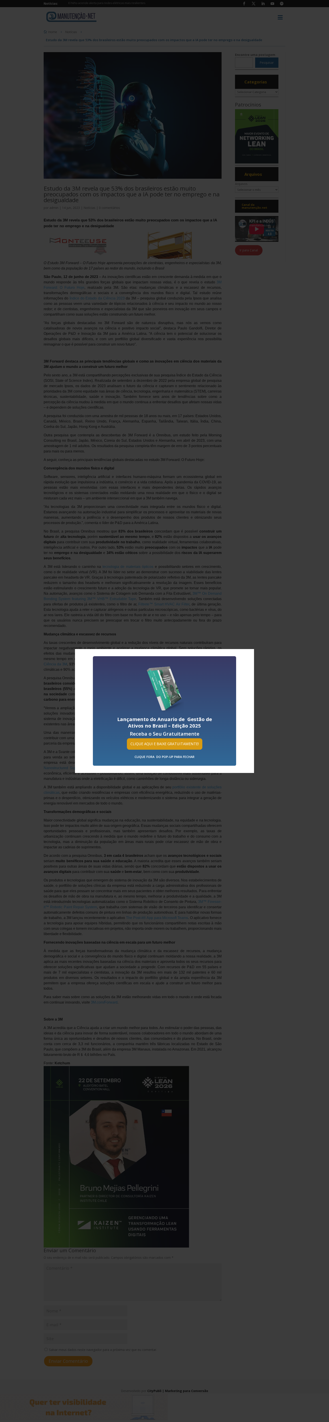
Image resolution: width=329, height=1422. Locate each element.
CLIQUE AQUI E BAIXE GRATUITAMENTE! (164, 743)
